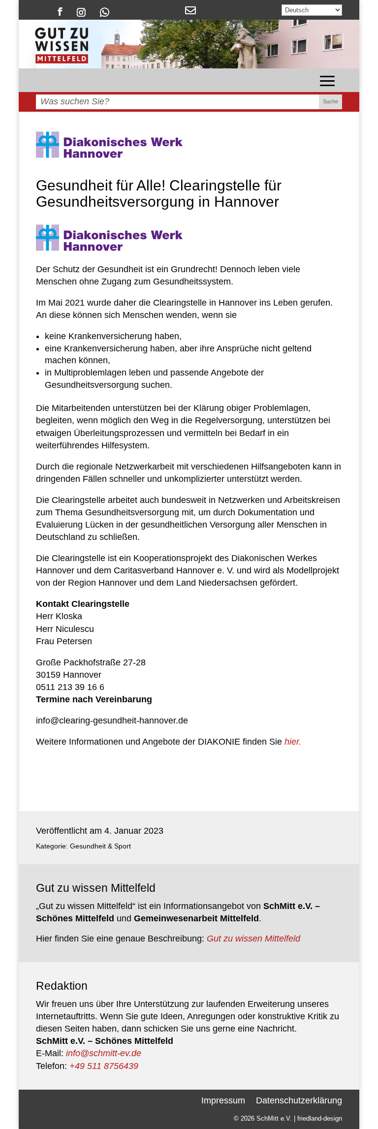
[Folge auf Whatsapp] (104, 11)
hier (291, 742)
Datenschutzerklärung (299, 1100)
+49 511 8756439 (103, 1066)
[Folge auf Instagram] (81, 11)
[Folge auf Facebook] (60, 11)
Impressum (223, 1100)
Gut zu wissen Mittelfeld (253, 938)
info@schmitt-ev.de (103, 1053)
